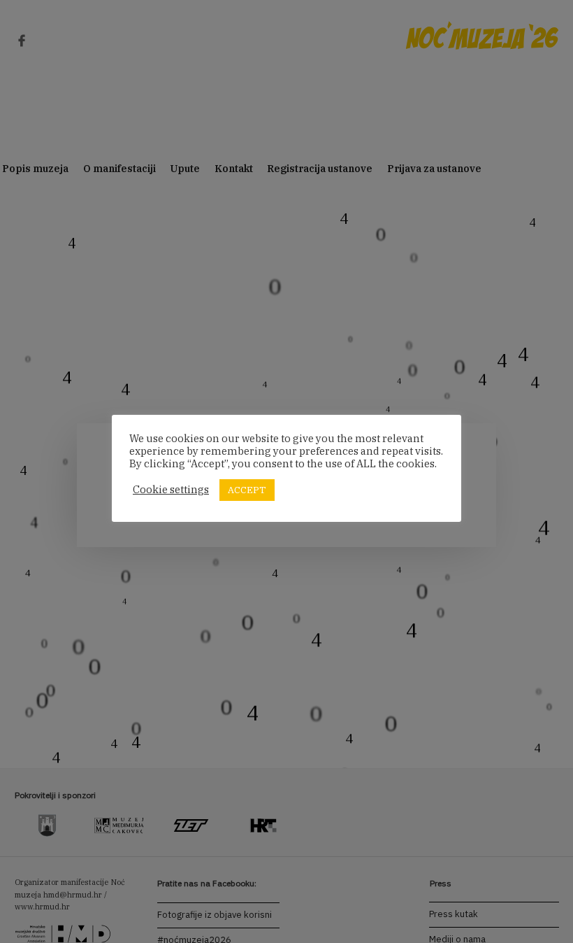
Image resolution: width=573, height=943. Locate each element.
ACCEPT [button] (247, 490)
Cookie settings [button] (171, 489)
